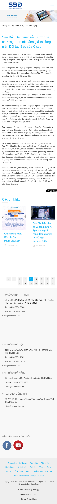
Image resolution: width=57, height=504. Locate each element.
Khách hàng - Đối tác (27, 467)
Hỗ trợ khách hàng (22, 471)
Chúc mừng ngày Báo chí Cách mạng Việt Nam (13, 237)
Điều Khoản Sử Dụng (28, 494)
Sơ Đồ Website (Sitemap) (28, 490)
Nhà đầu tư (10, 467)
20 (36, 283)
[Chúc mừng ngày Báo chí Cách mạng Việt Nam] (14, 218)
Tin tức (8, 471)
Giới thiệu (23, 463)
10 (31, 283)
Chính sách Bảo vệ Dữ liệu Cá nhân (28, 475)
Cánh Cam (34, 484)
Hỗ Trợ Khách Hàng (28, 499)
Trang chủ (12, 463)
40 (42, 283)
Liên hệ (48, 471)
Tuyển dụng (38, 471)
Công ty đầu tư (45, 467)
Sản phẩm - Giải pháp (39, 463)
